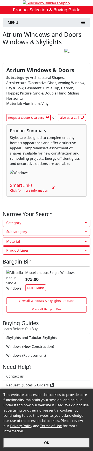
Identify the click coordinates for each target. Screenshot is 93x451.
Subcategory (16, 231)
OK (46, 442)
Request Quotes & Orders (27, 385)
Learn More (35, 288)
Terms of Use (51, 425)
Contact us (15, 376)
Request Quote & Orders (26, 118)
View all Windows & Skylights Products (46, 301)
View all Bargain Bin (46, 309)
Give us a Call (69, 118)
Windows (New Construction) (30, 346)
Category (13, 222)
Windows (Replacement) (26, 355)
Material (13, 241)
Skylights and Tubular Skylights (31, 337)
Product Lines (17, 250)
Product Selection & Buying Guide (46, 10)
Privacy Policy (21, 425)
